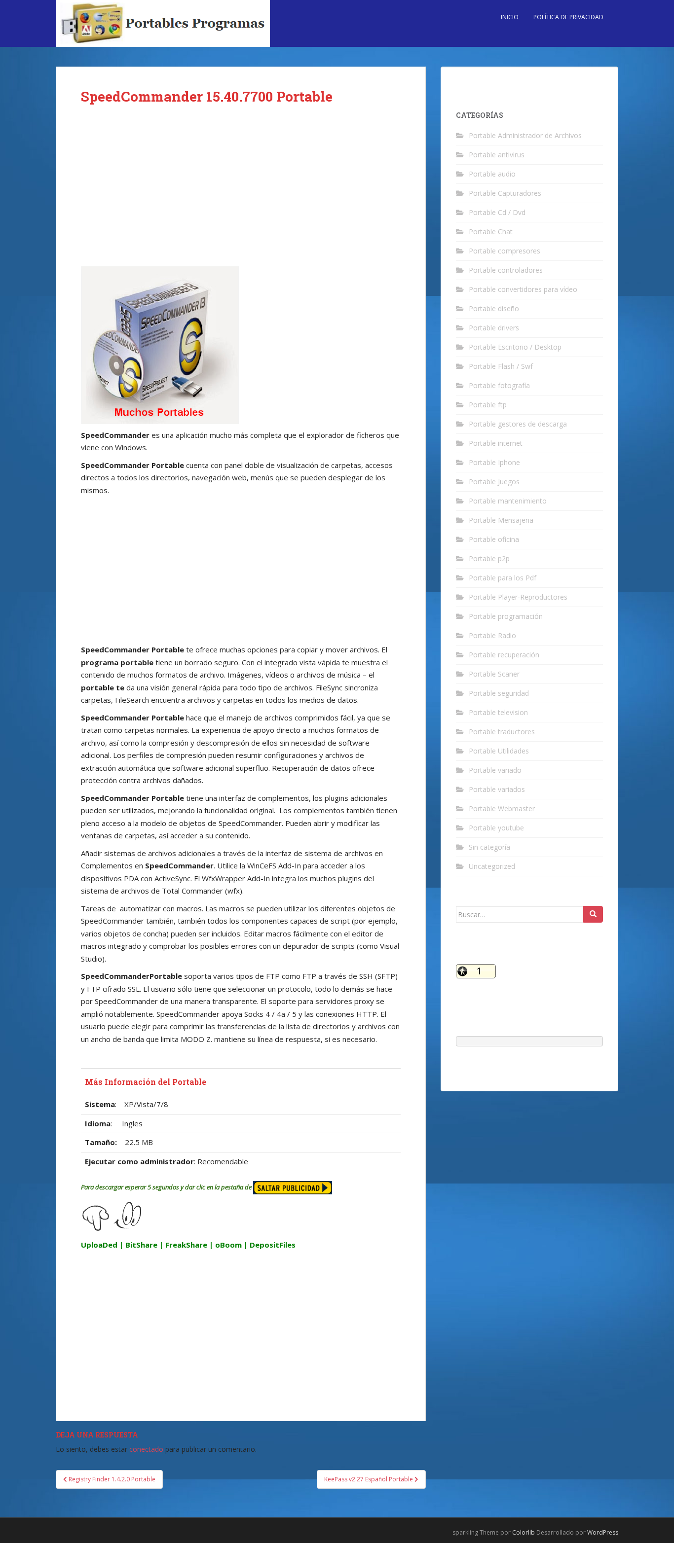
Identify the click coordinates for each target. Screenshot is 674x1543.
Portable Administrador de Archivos (525, 135)
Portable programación (506, 616)
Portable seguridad (499, 693)
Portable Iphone (494, 462)
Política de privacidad (568, 17)
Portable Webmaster (502, 808)
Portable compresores (504, 250)
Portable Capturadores (505, 193)
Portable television (498, 712)
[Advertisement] (241, 193)
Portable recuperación (504, 654)
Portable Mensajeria (501, 520)
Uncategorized (492, 866)
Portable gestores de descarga (518, 424)
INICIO (510, 17)
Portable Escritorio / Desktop (515, 347)
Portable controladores (506, 270)
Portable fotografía (499, 385)
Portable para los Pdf (502, 577)
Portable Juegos (494, 481)
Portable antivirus (496, 154)
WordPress (602, 1532)
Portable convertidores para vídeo (523, 289)
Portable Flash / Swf (501, 366)
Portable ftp (488, 404)
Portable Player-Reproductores (518, 597)
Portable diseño (494, 308)
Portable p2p (489, 558)
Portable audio (492, 174)
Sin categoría (489, 847)
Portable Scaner (494, 674)
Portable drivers (494, 327)
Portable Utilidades (499, 750)
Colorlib (523, 1532)
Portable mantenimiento (508, 500)
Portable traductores (502, 731)
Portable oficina (494, 539)
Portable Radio (492, 635)
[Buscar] (593, 914)
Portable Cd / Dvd (497, 212)
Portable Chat (491, 231)
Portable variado (495, 770)
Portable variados (497, 789)
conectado (146, 1449)
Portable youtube (496, 827)
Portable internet (496, 443)
